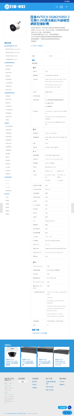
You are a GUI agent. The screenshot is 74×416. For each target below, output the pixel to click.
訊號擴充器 (8, 140)
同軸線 (7, 200)
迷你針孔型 (8, 89)
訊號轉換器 (8, 133)
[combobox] (23, 381)
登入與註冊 (67, 1)
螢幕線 (7, 214)
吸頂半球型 (8, 72)
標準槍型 (8, 69)
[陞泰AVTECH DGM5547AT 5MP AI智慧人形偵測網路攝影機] (1, 208)
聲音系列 (8, 164)
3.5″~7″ (7, 180)
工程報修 (34, 387)
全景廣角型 (8, 79)
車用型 (7, 120)
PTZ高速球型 (9, 83)
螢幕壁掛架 (8, 190)
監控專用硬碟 (9, 126)
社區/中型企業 (49, 387)
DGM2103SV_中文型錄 (40, 333)
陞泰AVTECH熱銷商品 (38, 45)
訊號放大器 (8, 143)
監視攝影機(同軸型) (10, 93)
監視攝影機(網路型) (10, 62)
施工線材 (7, 194)
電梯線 (7, 211)
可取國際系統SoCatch (11, 59)
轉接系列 (8, 174)
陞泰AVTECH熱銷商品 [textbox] (23, 382)
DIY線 (7, 197)
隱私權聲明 (35, 413)
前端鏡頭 (8, 160)
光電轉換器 (8, 150)
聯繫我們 (62, 384)
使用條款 (29, 413)
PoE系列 (8, 167)
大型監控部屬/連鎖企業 (51, 383)
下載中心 (34, 384)
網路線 (7, 204)
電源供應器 (8, 130)
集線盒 (7, 157)
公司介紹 (62, 381)
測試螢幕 (8, 153)
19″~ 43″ (8, 187)
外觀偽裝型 (8, 86)
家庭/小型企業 (49, 390)
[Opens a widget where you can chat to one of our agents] (67, 413)
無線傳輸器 (8, 147)
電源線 (7, 207)
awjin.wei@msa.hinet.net (12, 394)
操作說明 (34, 381)
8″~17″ (7, 184)
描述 (38, 56)
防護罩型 (8, 76)
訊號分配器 (8, 136)
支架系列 (8, 170)
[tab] (39, 55)
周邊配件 (7, 123)
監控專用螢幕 (8, 177)
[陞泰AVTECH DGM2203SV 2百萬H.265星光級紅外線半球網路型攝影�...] (72, 208)
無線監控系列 (9, 66)
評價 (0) (55, 56)
